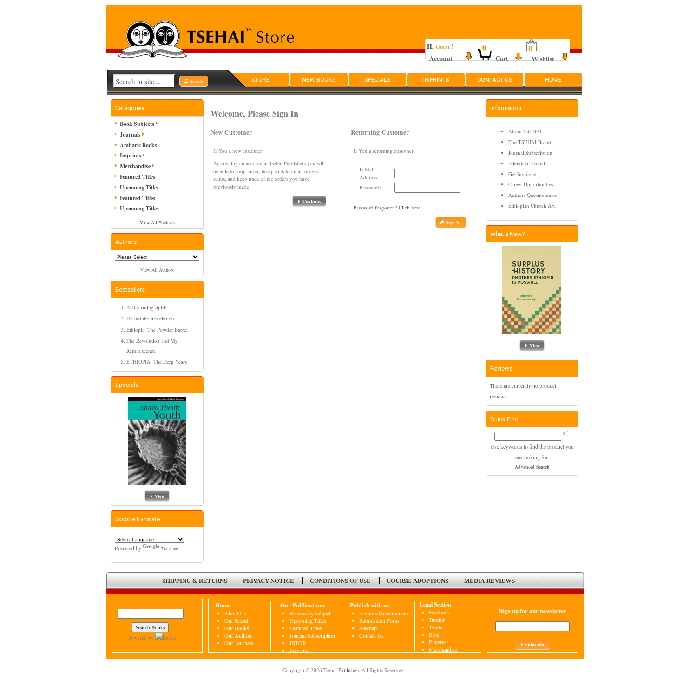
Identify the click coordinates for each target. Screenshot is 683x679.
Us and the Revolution (150, 318)
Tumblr (437, 619)
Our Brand (236, 620)
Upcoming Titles (139, 187)
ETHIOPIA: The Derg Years (156, 361)
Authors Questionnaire (532, 194)
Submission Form (379, 620)
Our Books (236, 628)
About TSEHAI (525, 131)
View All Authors (157, 270)
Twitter (436, 627)
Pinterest (438, 642)
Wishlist (543, 59)
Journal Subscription (530, 152)
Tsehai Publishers (341, 669)
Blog (434, 634)
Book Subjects (137, 124)
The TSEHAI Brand (529, 141)
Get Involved (522, 173)
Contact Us (494, 79)
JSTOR (297, 642)
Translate (169, 548)
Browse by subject (309, 613)
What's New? (507, 233)
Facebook (439, 612)
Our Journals (238, 642)
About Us (235, 613)
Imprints (436, 79)
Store (260, 79)
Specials (377, 79)
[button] (193, 81)
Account (441, 58)
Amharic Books (138, 145)
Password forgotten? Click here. (388, 207)
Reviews (501, 368)
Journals (130, 134)
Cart (501, 58)
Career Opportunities (530, 184)
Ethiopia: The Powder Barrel (157, 329)
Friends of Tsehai (526, 163)
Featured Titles (137, 177)
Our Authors (238, 635)
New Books (319, 79)
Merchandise (135, 166)
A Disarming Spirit (146, 307)
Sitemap (368, 628)
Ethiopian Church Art (531, 205)
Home (553, 79)
